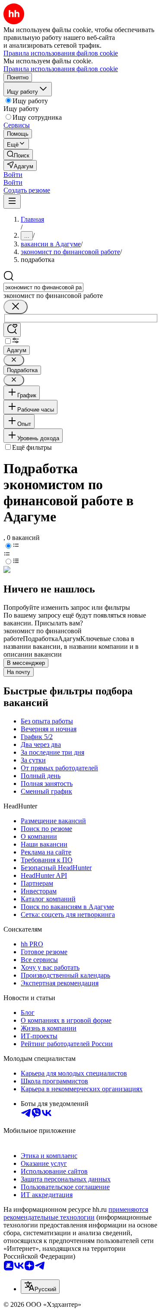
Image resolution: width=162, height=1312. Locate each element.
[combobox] (43, 287)
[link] (18, 154)
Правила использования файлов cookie (60, 68)
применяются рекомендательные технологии (75, 1213)
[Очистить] (15, 307)
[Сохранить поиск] (12, 330)
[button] (12, 174)
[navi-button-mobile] (12, 201)
